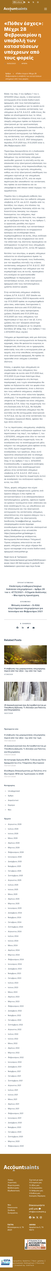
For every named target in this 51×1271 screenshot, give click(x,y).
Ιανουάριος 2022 (15, 1062)
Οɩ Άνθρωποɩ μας (36, 1191)
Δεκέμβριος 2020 (15, 1123)
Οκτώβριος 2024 (14, 922)
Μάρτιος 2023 (13, 1001)
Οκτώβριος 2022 (14, 1020)
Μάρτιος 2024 (14, 955)
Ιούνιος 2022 (13, 1039)
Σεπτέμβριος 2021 (15, 1081)
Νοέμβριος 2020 (14, 1127)
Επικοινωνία (12, 1207)
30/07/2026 (8, 713)
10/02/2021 (11, 63)
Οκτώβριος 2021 (14, 1076)
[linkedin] (29, 2)
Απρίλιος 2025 (13, 899)
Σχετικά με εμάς (36, 1180)
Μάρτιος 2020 (14, 1141)
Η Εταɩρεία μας (35, 1182)
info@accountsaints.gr (37, 1213)
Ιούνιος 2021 (13, 1095)
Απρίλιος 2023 (13, 997)
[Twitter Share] (28, 627)
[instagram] (38, 2)
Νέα (9, 810)
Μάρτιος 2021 (13, 1109)
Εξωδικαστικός (14, 1191)
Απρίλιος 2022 (13, 1048)
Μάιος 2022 (12, 1043)
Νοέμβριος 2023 (14, 973)
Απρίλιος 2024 (14, 950)
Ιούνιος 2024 (13, 941)
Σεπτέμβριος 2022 (15, 1025)
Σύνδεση (18, 2)
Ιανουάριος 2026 (15, 857)
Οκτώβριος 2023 (14, 978)
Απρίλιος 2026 (14, 843)
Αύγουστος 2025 (14, 880)
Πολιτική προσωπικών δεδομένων (19, 1263)
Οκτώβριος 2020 (14, 1132)
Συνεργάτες (13, 1213)
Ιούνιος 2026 (13, 833)
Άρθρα (24, 63)
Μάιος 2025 (12, 894)
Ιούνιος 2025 (13, 889)
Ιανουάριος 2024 (15, 964)
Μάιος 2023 (12, 992)
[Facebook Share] (17, 627)
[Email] (34, 627)
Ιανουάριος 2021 (14, 1118)
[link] (45, 9)
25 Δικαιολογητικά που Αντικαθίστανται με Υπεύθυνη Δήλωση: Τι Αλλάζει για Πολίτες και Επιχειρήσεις (25, 707)
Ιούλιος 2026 (13, 829)
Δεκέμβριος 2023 (15, 969)
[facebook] (24, 2)
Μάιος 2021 (12, 1099)
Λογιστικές (12, 1182)
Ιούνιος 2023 (13, 987)
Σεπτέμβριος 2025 (15, 876)
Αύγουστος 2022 (14, 1029)
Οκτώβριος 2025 (14, 871)
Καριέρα (11, 805)
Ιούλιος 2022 (13, 1034)
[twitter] (33, 2)
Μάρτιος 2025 (13, 903)
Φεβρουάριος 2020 (16, 1146)
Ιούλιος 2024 (13, 936)
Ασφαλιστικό (13, 800)
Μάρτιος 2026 (14, 848)
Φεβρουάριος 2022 (16, 1057)
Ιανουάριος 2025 (15, 908)
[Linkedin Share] (23, 627)
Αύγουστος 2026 (14, 824)
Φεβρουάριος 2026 (16, 852)
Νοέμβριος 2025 (14, 866)
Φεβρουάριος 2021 (15, 1113)
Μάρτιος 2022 (13, 1053)
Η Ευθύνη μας (34, 1193)
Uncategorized (14, 791)
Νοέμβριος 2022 (14, 1015)
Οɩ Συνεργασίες (35, 1188)
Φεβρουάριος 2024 (16, 959)
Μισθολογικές (13, 1188)
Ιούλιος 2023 (13, 983)
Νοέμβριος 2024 (14, 917)
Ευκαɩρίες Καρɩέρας (37, 1196)
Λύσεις (10, 1180)
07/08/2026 (8, 674)
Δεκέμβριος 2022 (15, 1011)
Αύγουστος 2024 (14, 931)
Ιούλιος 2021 (13, 1090)
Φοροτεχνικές (14, 1185)
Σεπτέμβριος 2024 (15, 927)
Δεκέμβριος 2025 (15, 861)
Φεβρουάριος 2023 (16, 1006)
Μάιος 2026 (13, 838)
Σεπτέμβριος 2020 (15, 1137)
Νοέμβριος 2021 (14, 1071)
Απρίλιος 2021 (13, 1104)
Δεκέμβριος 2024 (15, 913)
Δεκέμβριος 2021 (14, 1067)
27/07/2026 (11, 766)
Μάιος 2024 (13, 945)
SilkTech (30, 1265)
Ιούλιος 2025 (13, 885)
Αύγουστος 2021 (14, 1085)
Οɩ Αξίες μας (34, 1185)
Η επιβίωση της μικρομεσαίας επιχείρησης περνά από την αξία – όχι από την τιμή (24, 669)
